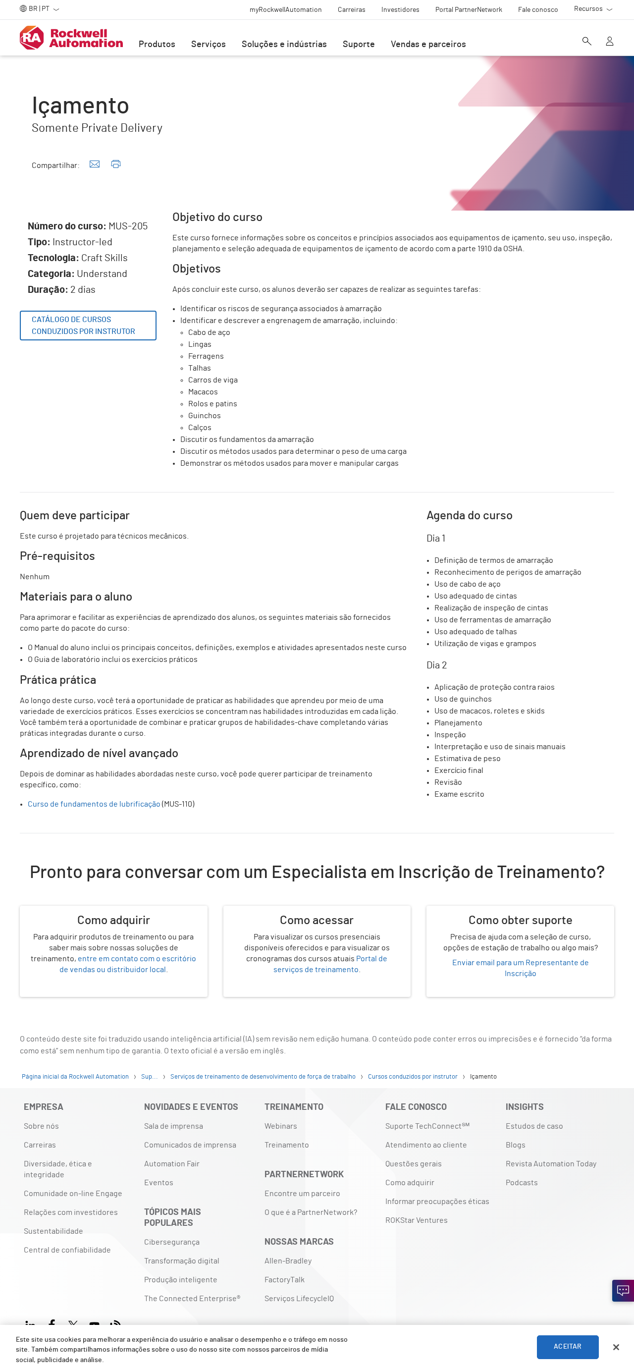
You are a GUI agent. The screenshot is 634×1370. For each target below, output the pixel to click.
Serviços (208, 44)
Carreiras (40, 1145)
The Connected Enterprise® (192, 1299)
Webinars (280, 1126)
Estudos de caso (534, 1126)
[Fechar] (616, 1347)
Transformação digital (181, 1261)
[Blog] (115, 1324)
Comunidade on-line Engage (73, 1194)
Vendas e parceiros (428, 44)
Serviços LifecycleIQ (299, 1299)
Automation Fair (172, 1164)
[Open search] (586, 42)
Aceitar (567, 1347)
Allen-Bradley (288, 1261)
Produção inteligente (180, 1280)
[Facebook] (51, 1324)
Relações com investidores (71, 1212)
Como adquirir (409, 1183)
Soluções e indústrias (284, 44)
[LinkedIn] (32, 1324)
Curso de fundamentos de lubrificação (94, 804)
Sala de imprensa (173, 1126)
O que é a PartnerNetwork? (310, 1212)
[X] (73, 1324)
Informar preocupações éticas (437, 1202)
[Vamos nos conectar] (623, 1291)
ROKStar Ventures (416, 1220)
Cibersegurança (172, 1242)
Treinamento (286, 1145)
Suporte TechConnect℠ (427, 1126)
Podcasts (522, 1183)
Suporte (359, 44)
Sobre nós (41, 1126)
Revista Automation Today (551, 1164)
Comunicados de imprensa (190, 1145)
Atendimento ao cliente (426, 1145)
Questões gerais (413, 1164)
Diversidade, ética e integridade (58, 1169)
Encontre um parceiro (302, 1194)
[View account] (609, 42)
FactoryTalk (284, 1280)
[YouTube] (94, 1324)
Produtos (157, 44)
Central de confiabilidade (67, 1250)
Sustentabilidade (53, 1231)
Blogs (516, 1145)
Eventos (158, 1183)
